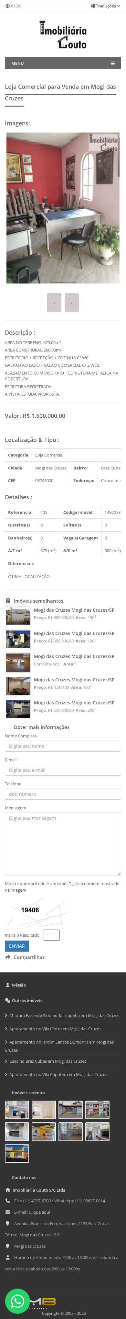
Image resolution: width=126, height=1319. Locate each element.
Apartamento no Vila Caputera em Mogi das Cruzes (58, 1074)
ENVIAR (17, 946)
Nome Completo (21, 736)
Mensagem (15, 808)
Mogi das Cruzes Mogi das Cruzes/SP (74, 610)
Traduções (106, 6)
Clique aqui (39, 1212)
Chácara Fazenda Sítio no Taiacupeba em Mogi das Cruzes (64, 1015)
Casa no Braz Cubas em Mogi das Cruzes (47, 1061)
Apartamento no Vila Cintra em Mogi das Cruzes (55, 1029)
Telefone (13, 784)
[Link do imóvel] (18, 1111)
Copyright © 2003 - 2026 (63, 1313)
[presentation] (54, 302)
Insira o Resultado (22, 935)
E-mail (10, 760)
